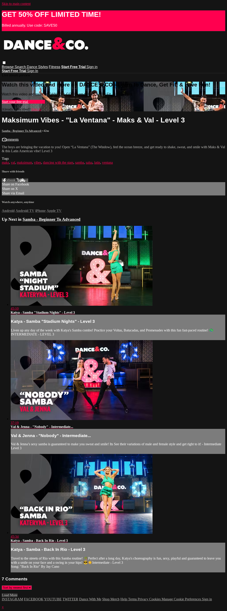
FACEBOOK (33, 599)
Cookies (155, 599)
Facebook (9, 180)
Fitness (54, 67)
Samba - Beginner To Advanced (22, 130)
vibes (37, 162)
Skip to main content (16, 4)
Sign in (92, 67)
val (13, 162)
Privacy (143, 599)
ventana (107, 162)
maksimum (24, 162)
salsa (89, 162)
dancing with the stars (58, 162)
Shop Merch (110, 599)
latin (97, 162)
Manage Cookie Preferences (182, 599)
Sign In (32, 71)
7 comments (10, 139)
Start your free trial (15, 102)
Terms (133, 599)
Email (24, 180)
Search (21, 67)
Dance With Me (90, 599)
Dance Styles (37, 67)
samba (79, 162)
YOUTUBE (53, 599)
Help (124, 599)
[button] (4, 62)
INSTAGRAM (12, 599)
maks (5, 162)
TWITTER (70, 599)
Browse (8, 67)
